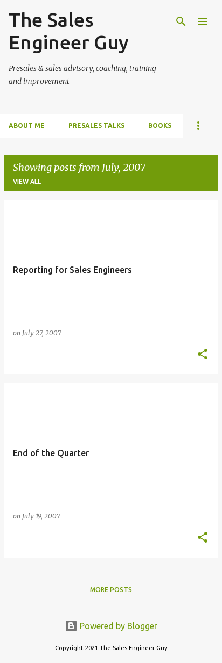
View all (27, 181)
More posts (111, 589)
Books (159, 125)
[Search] (181, 21)
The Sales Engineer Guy (69, 31)
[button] (202, 355)
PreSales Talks (96, 125)
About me (27, 125)
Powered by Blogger (117, 626)
